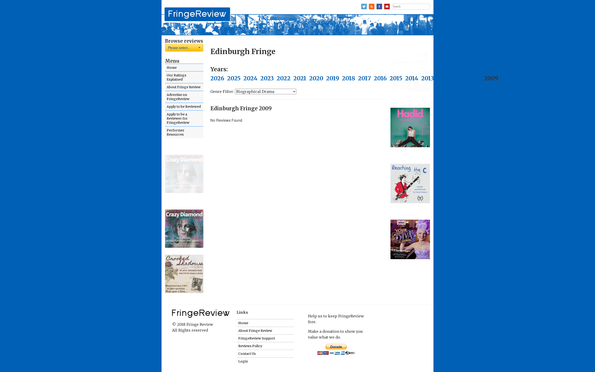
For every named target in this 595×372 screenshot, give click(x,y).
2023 (267, 78)
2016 (380, 78)
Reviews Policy (250, 346)
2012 (443, 78)
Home (172, 67)
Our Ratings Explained (176, 77)
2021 (299, 78)
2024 (250, 78)
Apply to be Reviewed (184, 106)
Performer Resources (175, 132)
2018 (348, 78)
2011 (459, 78)
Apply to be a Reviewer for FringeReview (178, 118)
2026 (217, 78)
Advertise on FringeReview (178, 97)
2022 (284, 78)
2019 (332, 78)
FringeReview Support (256, 338)
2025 (234, 78)
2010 (474, 78)
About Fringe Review (184, 87)
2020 (316, 78)
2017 (364, 78)
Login (243, 361)
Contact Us (247, 354)
